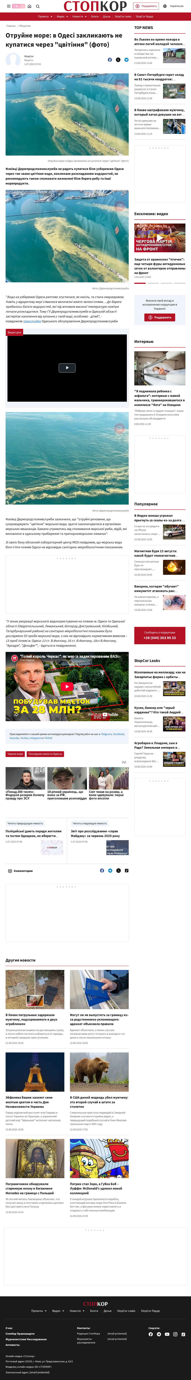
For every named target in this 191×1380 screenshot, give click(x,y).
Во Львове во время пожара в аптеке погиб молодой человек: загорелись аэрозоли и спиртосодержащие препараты (159, 46)
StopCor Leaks (123, 16)
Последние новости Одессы (45, 754)
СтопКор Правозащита (20, 1334)
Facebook (118, 734)
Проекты (43, 16)
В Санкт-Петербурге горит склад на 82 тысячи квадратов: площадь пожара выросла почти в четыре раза (159, 81)
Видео (60, 16)
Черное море (15, 754)
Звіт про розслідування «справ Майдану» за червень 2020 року (95, 833)
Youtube (14, 738)
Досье (106, 16)
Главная (11, 26)
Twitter (24, 738)
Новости (78, 16)
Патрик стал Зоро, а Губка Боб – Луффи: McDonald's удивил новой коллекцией (96, 1189)
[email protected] (39, 1372)
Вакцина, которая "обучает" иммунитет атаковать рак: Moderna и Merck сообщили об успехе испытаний (157, 593)
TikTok (47, 738)
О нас (9, 1328)
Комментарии (23, 871)
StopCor (29, 56)
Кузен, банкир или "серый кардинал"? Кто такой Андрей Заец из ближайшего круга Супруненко (157, 714)
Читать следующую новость (90, 823)
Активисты (13, 1345)
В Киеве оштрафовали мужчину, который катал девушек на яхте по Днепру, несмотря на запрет (159, 115)
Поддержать (149, 6)
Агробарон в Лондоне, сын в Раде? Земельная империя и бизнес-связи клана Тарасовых (157, 748)
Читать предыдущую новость (25, 823)
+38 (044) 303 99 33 (160, 638)
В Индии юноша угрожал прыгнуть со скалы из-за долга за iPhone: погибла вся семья (159, 520)
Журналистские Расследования (26, 1339)
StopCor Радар (144, 16)
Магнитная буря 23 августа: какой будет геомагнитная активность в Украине (155, 556)
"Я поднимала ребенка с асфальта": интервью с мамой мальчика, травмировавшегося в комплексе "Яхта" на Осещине (159, 398)
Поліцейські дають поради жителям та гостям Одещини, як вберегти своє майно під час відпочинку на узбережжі (34, 838)
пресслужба (32, 321)
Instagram (35, 738)
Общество (25, 26)
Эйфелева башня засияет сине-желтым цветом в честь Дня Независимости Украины (29, 1102)
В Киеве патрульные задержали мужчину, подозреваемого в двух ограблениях (31, 1020)
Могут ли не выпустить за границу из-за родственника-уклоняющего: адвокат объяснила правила (99, 1020)
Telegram (106, 734)
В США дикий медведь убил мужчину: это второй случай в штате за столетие (99, 1102)
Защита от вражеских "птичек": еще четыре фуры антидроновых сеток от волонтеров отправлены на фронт (159, 266)
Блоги (94, 16)
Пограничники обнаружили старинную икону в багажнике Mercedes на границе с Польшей (30, 1189)
